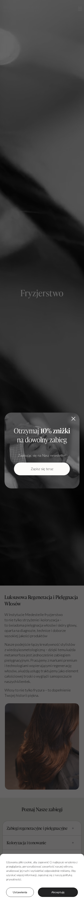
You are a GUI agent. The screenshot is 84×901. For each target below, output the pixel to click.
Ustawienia (20, 892)
